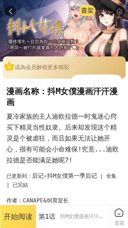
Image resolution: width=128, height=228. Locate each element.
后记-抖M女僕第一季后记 (64, 175)
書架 (87, 10)
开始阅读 (18, 216)
